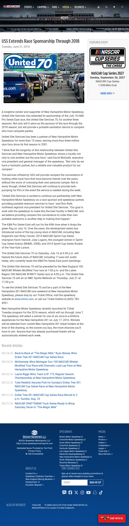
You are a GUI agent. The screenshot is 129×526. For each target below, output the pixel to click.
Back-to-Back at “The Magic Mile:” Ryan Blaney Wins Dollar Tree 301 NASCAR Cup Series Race (46, 355)
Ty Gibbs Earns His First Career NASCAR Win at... (66, 505)
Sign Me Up (95, 482)
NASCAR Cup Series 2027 (107, 74)
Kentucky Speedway (68, 448)
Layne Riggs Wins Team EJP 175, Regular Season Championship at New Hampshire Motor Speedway (45, 376)
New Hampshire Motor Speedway (74, 456)
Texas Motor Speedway (69, 465)
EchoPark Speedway (68, 445)
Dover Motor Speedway (69, 442)
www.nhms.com (24, 299)
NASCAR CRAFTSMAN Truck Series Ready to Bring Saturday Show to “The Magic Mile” (45, 405)
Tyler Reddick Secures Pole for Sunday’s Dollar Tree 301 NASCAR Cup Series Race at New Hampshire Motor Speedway (48, 386)
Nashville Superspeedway (71, 454)
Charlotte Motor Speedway (71, 439)
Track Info (36, 505)
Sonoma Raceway (67, 462)
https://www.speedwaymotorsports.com (34, 443)
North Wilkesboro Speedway (72, 459)
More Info (106, 93)
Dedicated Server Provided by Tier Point (34, 448)
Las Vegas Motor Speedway (71, 451)
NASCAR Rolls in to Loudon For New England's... (54, 507)
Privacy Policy (34, 451)
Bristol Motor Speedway (70, 436)
